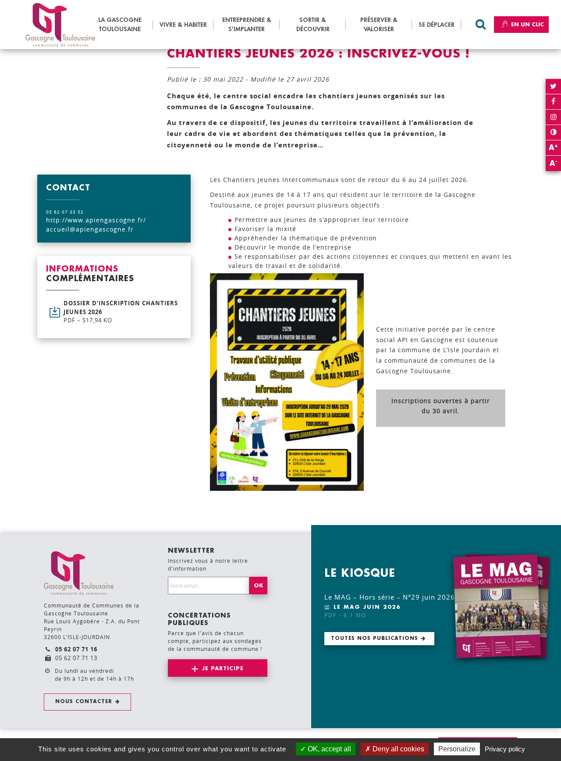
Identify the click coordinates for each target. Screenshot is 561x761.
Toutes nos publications (374, 638)
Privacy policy (505, 749)
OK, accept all (328, 749)
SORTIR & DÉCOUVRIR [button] (313, 24)
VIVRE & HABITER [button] (183, 24)
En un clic (527, 24)
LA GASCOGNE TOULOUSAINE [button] (120, 24)
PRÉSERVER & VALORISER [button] (379, 24)
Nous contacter (83, 701)
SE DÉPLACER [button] (436, 24)
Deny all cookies (397, 749)
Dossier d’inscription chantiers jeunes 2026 (121, 311)
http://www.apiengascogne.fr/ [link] (96, 220)
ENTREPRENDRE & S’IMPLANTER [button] (246, 24)
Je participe (223, 668)
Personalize (457, 749)
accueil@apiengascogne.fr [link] (90, 229)
